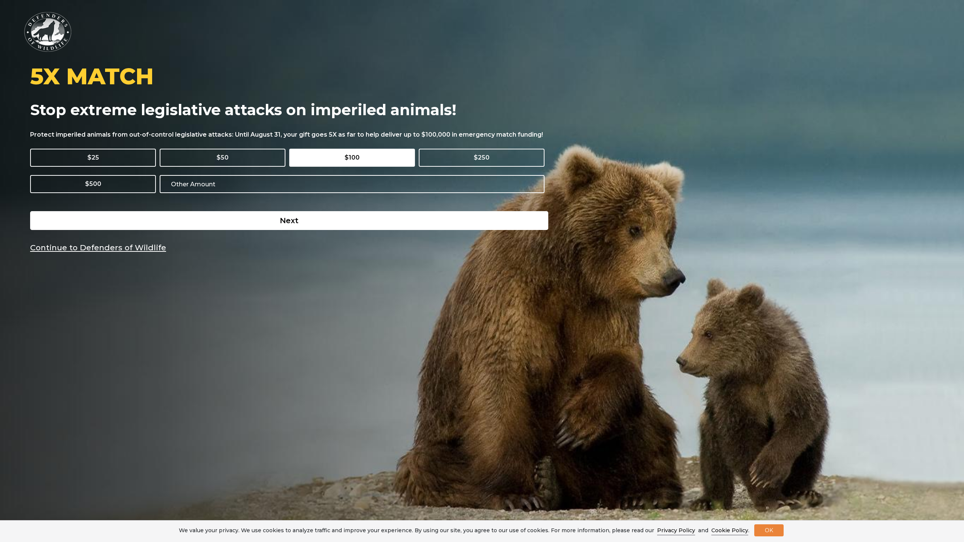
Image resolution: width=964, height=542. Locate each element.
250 (484, 157)
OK (769, 530)
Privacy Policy (676, 530)
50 (225, 157)
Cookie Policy (729, 530)
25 (95, 157)
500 (95, 183)
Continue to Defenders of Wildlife (98, 247)
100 (354, 157)
